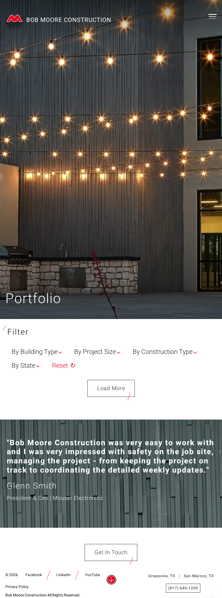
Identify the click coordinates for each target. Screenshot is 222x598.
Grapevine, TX (161, 576)
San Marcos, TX (199, 576)
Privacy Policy (17, 587)
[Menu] (212, 16)
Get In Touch (111, 552)
